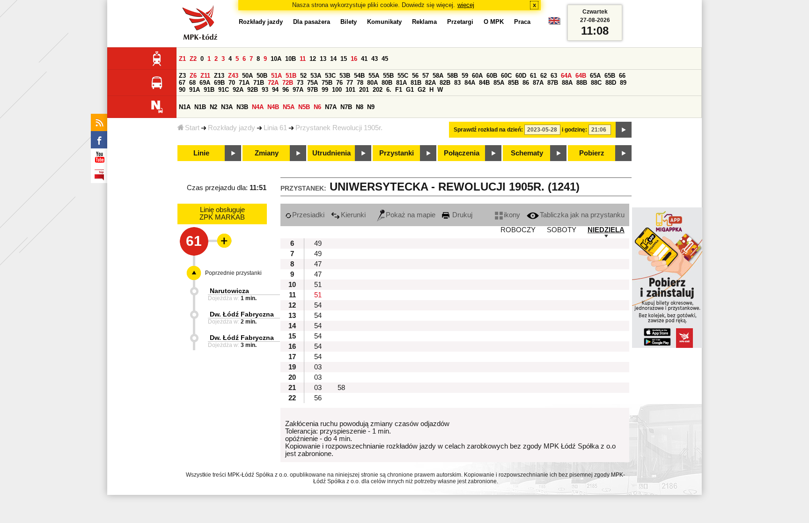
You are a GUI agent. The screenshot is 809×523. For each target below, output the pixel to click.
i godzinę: (574, 129)
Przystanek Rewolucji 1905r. (338, 128)
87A (538, 82)
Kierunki (353, 215)
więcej (465, 4)
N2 (213, 106)
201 (364, 89)
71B (258, 82)
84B (484, 82)
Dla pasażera (311, 21)
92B (252, 89)
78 (360, 82)
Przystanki (396, 153)
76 (339, 82)
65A (595, 75)
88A (567, 82)
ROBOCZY (518, 230)
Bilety (348, 21)
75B (327, 82)
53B (344, 75)
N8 (359, 106)
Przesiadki (308, 215)
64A (566, 75)
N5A (288, 106)
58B (452, 75)
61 (533, 75)
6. (388, 89)
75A (312, 82)
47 (318, 264)
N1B (200, 106)
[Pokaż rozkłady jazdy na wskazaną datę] (624, 130)
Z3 (182, 75)
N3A (227, 106)
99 (325, 89)
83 (457, 82)
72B (287, 82)
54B (359, 75)
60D (520, 75)
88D (610, 82)
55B (388, 75)
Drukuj (461, 215)
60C (506, 75)
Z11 (205, 75)
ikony (512, 215)
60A (477, 75)
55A (373, 75)
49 (318, 243)
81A (401, 82)
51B (291, 75)
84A (469, 82)
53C (330, 75)
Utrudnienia (331, 153)
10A (276, 58)
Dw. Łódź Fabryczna (242, 314)
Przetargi (460, 21)
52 (303, 75)
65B (609, 75)
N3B (242, 106)
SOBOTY (561, 230)
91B (209, 89)
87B (552, 82)
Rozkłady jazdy (231, 128)
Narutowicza (229, 291)
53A (315, 75)
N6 (317, 106)
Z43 (233, 75)
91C (223, 89)
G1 (410, 89)
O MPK (494, 21)
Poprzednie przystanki (233, 273)
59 (465, 75)
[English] (554, 23)
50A (247, 75)
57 (425, 75)
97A (298, 89)
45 (385, 58)
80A (372, 82)
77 (349, 82)
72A (273, 82)
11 (303, 58)
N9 (371, 106)
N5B (304, 106)
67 (182, 82)
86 (525, 82)
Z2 (193, 58)
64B (580, 75)
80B (387, 82)
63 (554, 75)
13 (323, 58)
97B (312, 89)
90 (182, 89)
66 (622, 75)
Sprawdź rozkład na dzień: (488, 129)
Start (192, 128)
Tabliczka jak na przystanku (582, 215)
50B (262, 75)
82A (430, 82)
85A (498, 82)
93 (265, 89)
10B (290, 58)
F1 (398, 89)
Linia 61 (275, 128)
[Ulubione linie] (221, 241)
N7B (346, 106)
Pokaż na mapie (410, 215)
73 (300, 82)
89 (623, 82)
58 (341, 387)
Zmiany (267, 153)
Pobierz (591, 153)
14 (333, 58)
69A (204, 82)
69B (219, 82)
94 (275, 89)
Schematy (527, 153)
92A (238, 89)
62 (543, 75)
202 (377, 89)
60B (491, 75)
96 (285, 89)
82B (445, 82)
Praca (522, 21)
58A (438, 75)
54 (318, 305)
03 (318, 367)
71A (244, 82)
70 (231, 82)
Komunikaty (384, 21)
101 (350, 89)
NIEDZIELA (606, 230)
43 (374, 58)
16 (354, 58)
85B (513, 82)
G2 (422, 89)
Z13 (219, 75)
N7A (331, 106)
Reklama (424, 21)
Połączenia (461, 153)
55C (402, 75)
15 (343, 58)
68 (192, 82)
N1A (185, 106)
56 (415, 75)
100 (337, 89)
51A (276, 75)
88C (596, 82)
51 (318, 284)
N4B (273, 106)
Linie (201, 153)
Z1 (182, 58)
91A (194, 89)
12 (312, 58)
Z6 (193, 75)
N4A (258, 106)
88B (581, 82)
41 (364, 58)
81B (416, 82)
